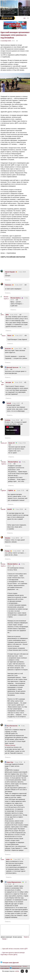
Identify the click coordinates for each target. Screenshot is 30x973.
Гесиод (7, 551)
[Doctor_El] (4, 443)
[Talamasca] (2, 285)
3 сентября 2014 (6, 41)
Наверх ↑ (5, 939)
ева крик (8, 382)
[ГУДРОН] (3, 491)
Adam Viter (9, 762)
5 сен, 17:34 (18, 762)
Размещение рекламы (16, 966)
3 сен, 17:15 (22, 443)
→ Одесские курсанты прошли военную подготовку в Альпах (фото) (13, 953)
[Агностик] (2, 349)
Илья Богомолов (11, 725)
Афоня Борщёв (10, 272)
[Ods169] (3, 509)
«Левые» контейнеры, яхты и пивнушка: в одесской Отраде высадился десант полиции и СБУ (9, 13)
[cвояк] (2, 859)
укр (24, 18)
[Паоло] (3, 336)
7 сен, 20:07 (17, 859)
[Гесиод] (2, 551)
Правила (26, 937)
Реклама (15, 29)
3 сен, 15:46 (15, 420)
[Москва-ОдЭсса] (5, 299)
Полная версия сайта (5, 966)
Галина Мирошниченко (13, 882)
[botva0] (3, 403)
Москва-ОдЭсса (16, 298)
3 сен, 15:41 (18, 382)
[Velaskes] (2, 538)
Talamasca (8, 285)
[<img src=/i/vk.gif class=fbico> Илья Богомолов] (2, 726)
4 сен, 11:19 (15, 403)
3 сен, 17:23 (20, 490)
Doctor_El (11, 443)
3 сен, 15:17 (18, 335)
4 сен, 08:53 (15, 538)
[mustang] (2, 420)
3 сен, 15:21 (18, 348)
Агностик (8, 348)
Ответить (8, 280)
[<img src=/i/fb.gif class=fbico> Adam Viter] (2, 762)
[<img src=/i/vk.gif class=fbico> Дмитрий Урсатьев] (2, 367)
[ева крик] (2, 384)
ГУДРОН (10, 490)
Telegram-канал (15, 968)
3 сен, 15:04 (22, 272)
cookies (17, 971)
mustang (7, 420)
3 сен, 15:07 (18, 285)
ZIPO (7, 314)
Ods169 (9, 509)
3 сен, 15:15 (13, 314)
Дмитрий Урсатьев (12, 367)
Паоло (9, 335)
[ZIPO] (2, 315)
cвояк (8, 859)
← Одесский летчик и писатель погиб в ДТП (14, 948)
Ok (22, 971)
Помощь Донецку (10, 745)
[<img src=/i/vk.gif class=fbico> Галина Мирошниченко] (2, 882)
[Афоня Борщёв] (2, 272)
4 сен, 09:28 (16, 551)
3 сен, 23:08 (19, 509)
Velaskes (7, 538)
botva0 (9, 403)
